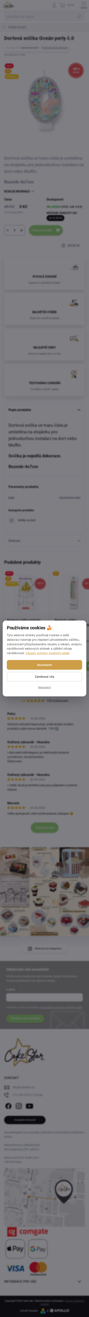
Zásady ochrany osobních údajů (47, 653)
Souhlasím (44, 665)
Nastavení (44, 687)
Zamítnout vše (44, 676)
